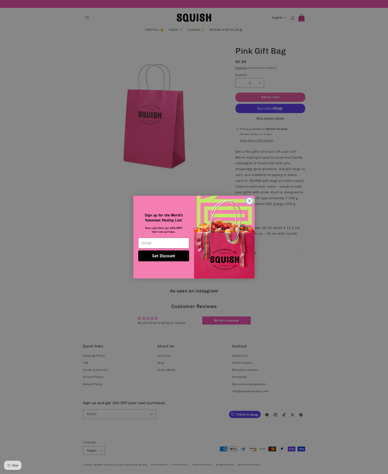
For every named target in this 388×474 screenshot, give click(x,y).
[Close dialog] (249, 200)
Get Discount (163, 256)
